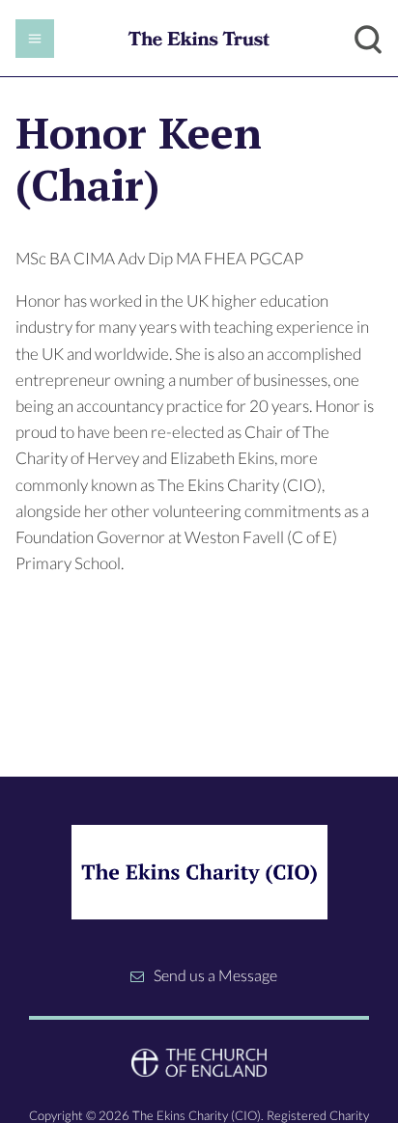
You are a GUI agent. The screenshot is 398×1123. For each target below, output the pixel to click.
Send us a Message (215, 975)
